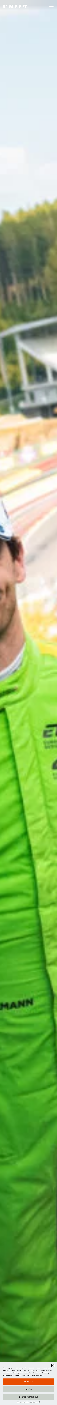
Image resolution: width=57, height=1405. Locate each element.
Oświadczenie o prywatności (28, 1402)
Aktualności (8, 1360)
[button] (52, 1365)
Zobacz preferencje (28, 1397)
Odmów (28, 1389)
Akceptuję (28, 1382)
